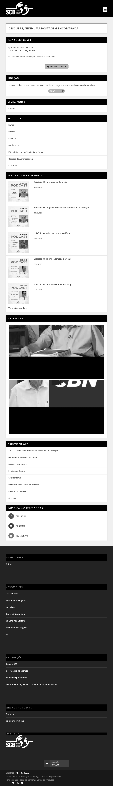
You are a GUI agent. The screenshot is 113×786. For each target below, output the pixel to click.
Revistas (12, 131)
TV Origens (11, 607)
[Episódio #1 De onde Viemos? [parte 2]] (18, 277)
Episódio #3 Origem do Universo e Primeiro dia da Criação (61, 207)
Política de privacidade (16, 677)
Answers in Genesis (17, 464)
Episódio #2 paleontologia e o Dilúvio (52, 233)
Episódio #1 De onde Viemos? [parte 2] (52, 258)
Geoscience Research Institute (22, 457)
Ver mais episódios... (18, 308)
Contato (10, 714)
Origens (12, 498)
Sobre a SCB (11, 664)
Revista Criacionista (15, 614)
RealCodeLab (23, 773)
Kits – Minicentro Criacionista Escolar (26, 152)
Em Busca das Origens (16, 627)
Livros (11, 125)
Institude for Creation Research (23, 484)
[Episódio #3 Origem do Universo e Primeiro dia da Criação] (18, 226)
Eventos (12, 138)
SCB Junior (13, 165)
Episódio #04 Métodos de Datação (50, 182)
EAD (7, 634)
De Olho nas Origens (15, 620)
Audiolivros (13, 145)
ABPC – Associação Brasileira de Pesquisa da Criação (33, 450)
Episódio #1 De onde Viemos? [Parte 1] (52, 284)
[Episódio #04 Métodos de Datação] (18, 200)
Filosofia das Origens (16, 600)
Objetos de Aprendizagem (20, 159)
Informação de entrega (17, 670)
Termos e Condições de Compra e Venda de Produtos (31, 684)
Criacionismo (14, 477)
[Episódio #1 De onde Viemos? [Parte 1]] (18, 303)
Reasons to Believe (17, 491)
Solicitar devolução (15, 721)
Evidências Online (16, 471)
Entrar (11, 108)
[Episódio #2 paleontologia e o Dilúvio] (18, 252)
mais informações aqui (25, 50)
